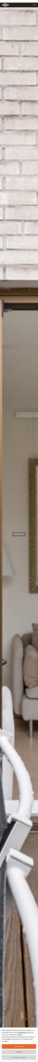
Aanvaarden (19, 1046)
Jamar (5, 5)
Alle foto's (19, 534)
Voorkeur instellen (19, 1057)
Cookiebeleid (21, 1032)
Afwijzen (19, 1052)
